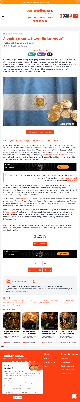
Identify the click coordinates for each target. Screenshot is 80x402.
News (10, 34)
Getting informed (15, 46)
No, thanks (9, 392)
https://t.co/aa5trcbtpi (67, 178)
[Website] (34, 281)
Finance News (17, 34)
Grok (49, 54)
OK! (36, 392)
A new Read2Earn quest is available (33, 2)
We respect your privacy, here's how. (14, 385)
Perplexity (41, 54)
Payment (24, 46)
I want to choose (22, 392)
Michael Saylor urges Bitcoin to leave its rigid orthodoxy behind (30, 332)
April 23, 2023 (72, 181)
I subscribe (18, 398)
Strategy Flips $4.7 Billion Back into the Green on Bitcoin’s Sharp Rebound (49, 332)
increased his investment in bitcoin (57, 155)
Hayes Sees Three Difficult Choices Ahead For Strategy (11, 332)
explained (23, 199)
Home (5, 34)
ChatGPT (31, 54)
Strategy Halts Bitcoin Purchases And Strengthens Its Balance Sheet (67, 332)
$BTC (12, 175)
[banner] (40, 167)
